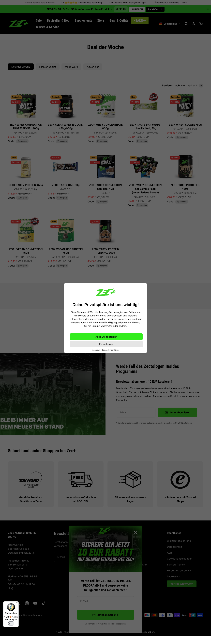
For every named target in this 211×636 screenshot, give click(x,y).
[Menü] (17, 603)
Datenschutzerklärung (110, 350)
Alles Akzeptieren (106, 336)
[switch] (11, 623)
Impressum (96, 350)
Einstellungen (106, 344)
